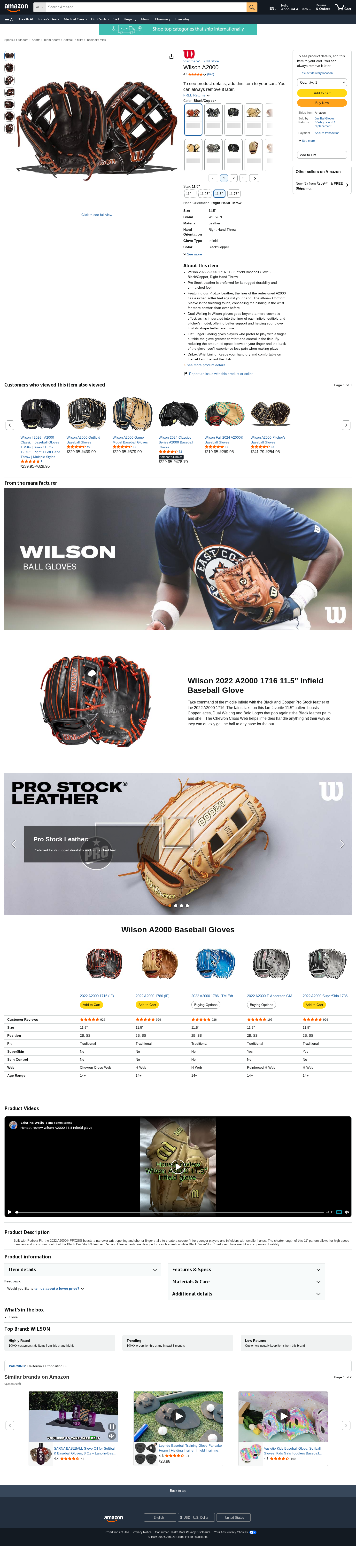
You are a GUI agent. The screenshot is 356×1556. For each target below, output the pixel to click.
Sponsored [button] (11, 1383)
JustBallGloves (324, 118)
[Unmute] (347, 1212)
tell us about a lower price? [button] (57, 1288)
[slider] (169, 1212)
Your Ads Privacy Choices (231, 1532)
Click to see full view (96, 215)
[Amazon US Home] (113, 1519)
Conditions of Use (117, 1532)
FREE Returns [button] (194, 95)
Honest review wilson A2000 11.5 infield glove (56, 1127)
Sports (36, 40)
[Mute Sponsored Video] (112, 1436)
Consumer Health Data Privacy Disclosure (182, 1532)
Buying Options (205, 1005)
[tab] (170, 906)
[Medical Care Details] (86, 19)
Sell (116, 19)
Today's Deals (48, 19)
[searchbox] (146, 7)
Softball (68, 40)
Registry (130, 19)
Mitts (80, 40)
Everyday (182, 19)
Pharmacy (162, 19)
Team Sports (52, 40)
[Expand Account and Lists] (310, 9)
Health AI (26, 19)
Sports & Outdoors (16, 40)
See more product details (206, 365)
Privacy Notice (142, 1532)
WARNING (17, 1366)
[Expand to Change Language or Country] (276, 9)
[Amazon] (17, 7)
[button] (10, 19)
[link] (41, 447)
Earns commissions (59, 1122)
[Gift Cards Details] (109, 19)
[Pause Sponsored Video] (112, 1427)
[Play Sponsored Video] (178, 1416)
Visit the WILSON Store (201, 61)
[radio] (9, 56)
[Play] (8, 1212)
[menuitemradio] (339, 1212)
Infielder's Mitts (96, 40)
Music (145, 19)
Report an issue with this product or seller (221, 374)
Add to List (308, 155)
